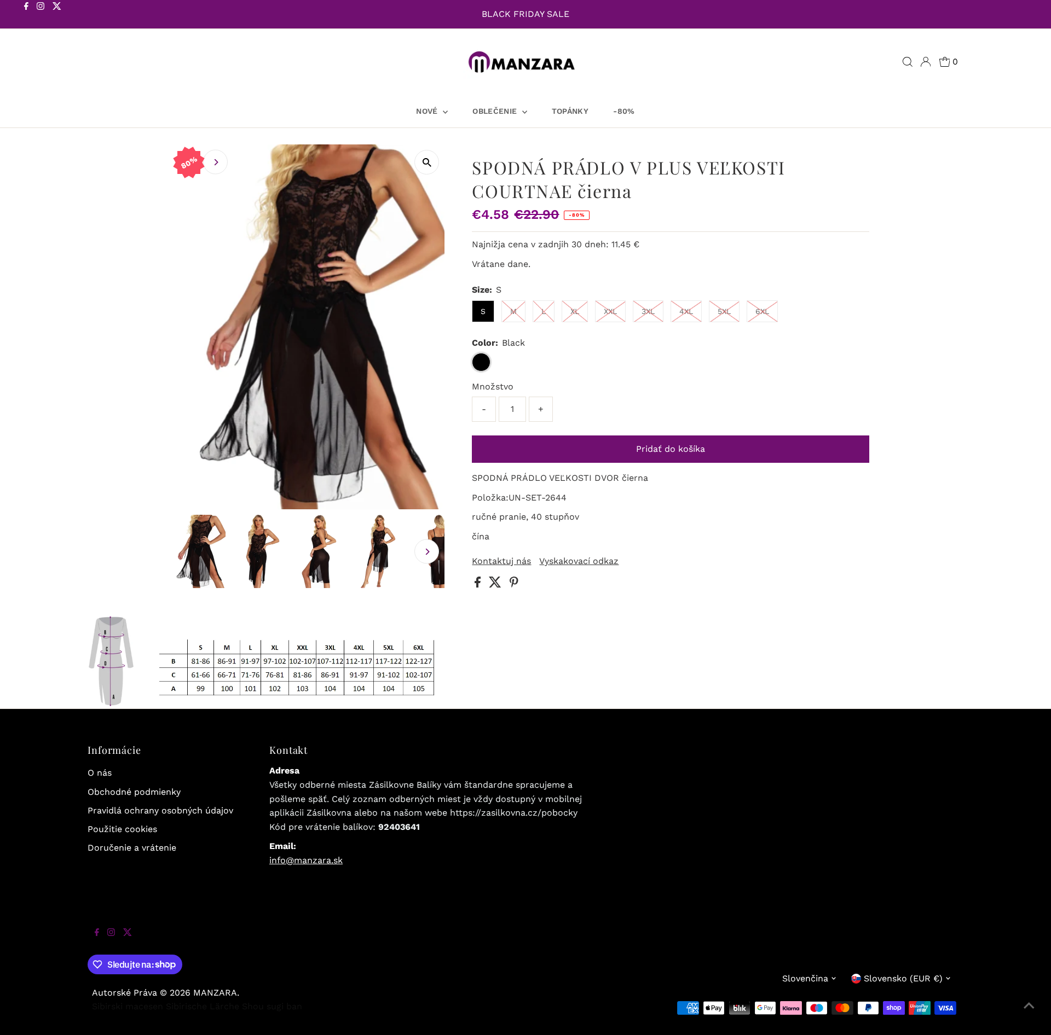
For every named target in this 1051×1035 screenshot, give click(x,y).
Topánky (570, 111)
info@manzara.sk (306, 860)
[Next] (215, 162)
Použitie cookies (122, 829)
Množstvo (492, 386)
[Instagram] (40, 15)
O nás (100, 772)
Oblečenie (495, 111)
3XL (648, 311)
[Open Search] (908, 62)
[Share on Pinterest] (514, 584)
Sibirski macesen (127, 1006)
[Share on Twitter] (496, 584)
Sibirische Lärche (202, 1006)
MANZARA (215, 992)
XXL (610, 311)
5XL (724, 311)
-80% (623, 111)
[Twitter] (57, 15)
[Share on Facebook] (479, 584)
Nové (428, 111)
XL (574, 311)
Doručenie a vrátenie (132, 847)
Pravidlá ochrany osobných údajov (160, 810)
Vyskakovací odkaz (579, 561)
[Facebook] (26, 15)
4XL (686, 311)
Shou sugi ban (272, 1006)
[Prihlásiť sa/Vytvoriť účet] (926, 62)
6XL (762, 311)
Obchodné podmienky (134, 792)
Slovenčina (805, 978)
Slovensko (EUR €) (903, 978)
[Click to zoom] (426, 162)
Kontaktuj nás (501, 561)
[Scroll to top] (1029, 1013)
